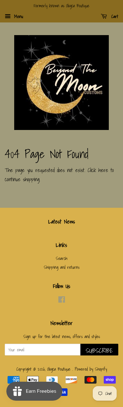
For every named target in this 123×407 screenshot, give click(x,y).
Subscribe (99, 350)
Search (61, 258)
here (103, 170)
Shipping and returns (61, 267)
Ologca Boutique (59, 369)
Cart (113, 16)
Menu (17, 16)
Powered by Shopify (91, 369)
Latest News (61, 221)
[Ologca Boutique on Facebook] (61, 300)
